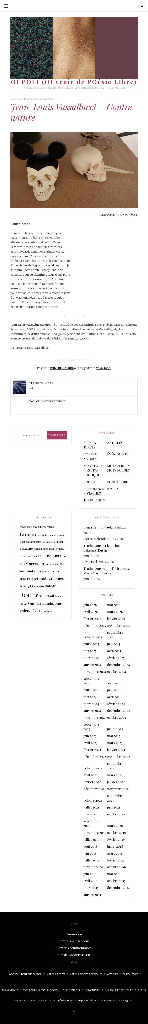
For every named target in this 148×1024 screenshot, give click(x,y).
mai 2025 (89, 651)
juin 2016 (90, 874)
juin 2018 (90, 853)
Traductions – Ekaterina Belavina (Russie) (101, 547)
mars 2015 (90, 887)
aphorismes (26, 526)
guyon (45, 548)
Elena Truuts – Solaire (100, 527)
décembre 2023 (118, 710)
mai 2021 (89, 814)
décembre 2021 (94, 789)
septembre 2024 (91, 680)
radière (40, 586)
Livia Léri (90, 561)
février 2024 (116, 704)
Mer (62, 564)
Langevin (32, 555)
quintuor (32, 586)
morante (56, 571)
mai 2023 (113, 736)
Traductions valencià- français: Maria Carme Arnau (106, 570)
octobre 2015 (116, 881)
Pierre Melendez (95, 539)
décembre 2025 (94, 625)
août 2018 (90, 846)
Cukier (59, 541)
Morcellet (25, 578)
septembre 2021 (115, 798)
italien (51, 548)
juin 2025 (113, 644)
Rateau (50, 585)
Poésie (23, 586)
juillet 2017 (91, 860)
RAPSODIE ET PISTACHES (119, 990)
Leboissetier (49, 555)
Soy (42, 603)
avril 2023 (90, 743)
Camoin (42, 535)
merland (26, 571)
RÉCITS (113, 488)
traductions (53, 603)
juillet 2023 (115, 729)
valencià (27, 610)
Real (25, 594)
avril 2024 (114, 697)
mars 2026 (115, 611)
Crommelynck (48, 541)
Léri (22, 564)
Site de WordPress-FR (74, 955)
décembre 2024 (118, 664)
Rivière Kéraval (43, 595)
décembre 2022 (94, 756)
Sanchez (34, 603)
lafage (23, 555)
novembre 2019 (94, 832)
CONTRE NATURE (42, 98)
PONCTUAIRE (117, 482)
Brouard (29, 534)
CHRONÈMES (130, 974)
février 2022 (92, 782)
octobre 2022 (92, 768)
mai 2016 (113, 874)
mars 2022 (115, 775)
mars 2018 (115, 853)
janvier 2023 (116, 749)
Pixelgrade (127, 1000)
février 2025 (115, 658)
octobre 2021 (92, 800)
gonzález (37, 548)
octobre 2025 (92, 637)
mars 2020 (115, 825)
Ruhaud (23, 603)
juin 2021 (113, 807)
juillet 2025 (91, 644)
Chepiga (24, 541)
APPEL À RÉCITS (56, 974)
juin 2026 (90, 605)
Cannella (52, 535)
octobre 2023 (116, 717)
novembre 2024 (94, 671)
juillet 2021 (91, 807)
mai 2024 (90, 697)
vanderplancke (42, 611)
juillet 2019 (91, 839)
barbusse (49, 526)
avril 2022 (90, 775)
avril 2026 (90, 611)
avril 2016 (90, 881)
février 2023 (92, 749)
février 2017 (115, 860)
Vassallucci (103, 368)
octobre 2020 (116, 814)
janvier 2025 (92, 664)
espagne (26, 548)
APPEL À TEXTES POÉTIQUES (86, 974)
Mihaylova (39, 571)
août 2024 (114, 683)
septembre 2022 (115, 765)
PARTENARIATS (71, 990)
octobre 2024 (116, 671)
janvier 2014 (92, 894)
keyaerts (59, 548)
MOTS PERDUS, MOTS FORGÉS (40, 990)
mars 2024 (91, 704)
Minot (48, 571)
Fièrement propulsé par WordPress (78, 1000)
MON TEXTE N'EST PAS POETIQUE (92, 470)
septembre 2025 (115, 634)
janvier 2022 (116, 782)
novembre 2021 (118, 789)
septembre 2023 (91, 726)
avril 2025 (114, 651)
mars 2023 (115, 743)
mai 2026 (113, 605)
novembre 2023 (94, 717)
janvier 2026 (116, 618)
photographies (51, 578)
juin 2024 (113, 690)
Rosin (58, 596)
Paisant (34, 578)
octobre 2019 (116, 832)
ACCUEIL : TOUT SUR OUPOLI (25, 974)
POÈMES (89, 482)
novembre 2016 (94, 867)
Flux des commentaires (74, 948)
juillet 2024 (91, 690)
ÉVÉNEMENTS (117, 454)
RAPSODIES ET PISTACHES (94, 490)
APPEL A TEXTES (89, 444)
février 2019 (116, 839)
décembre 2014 (118, 887)
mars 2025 (91, 658)
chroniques (35, 541)
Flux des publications (74, 941)
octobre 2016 (116, 867)
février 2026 (92, 618)
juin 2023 (90, 736)
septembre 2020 (91, 823)
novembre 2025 (118, 625)
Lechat (63, 556)
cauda (61, 535)
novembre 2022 (118, 756)
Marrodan (34, 563)
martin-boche (52, 564)
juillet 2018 (115, 846)
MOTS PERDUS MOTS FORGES (118, 467)
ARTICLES (115, 442)
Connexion (74, 934)
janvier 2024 (92, 710)
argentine (38, 526)
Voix (52, 611)
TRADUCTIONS (95, 500)
